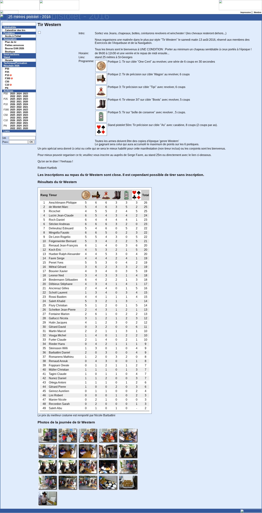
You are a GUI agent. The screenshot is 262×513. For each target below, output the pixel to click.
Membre (10, 134)
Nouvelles (11, 24)
